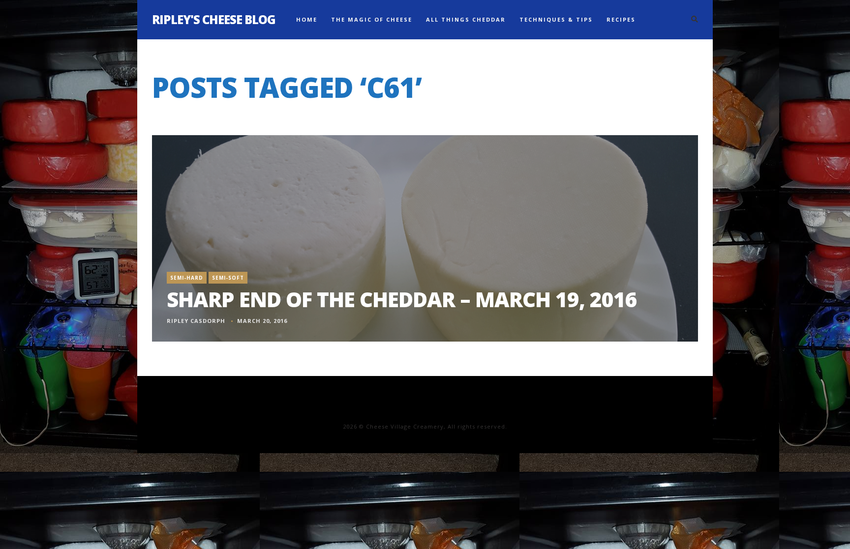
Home (306, 19)
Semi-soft (228, 277)
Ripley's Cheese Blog (213, 19)
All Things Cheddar (466, 19)
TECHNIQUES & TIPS (556, 19)
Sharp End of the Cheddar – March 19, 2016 (402, 299)
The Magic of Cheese (371, 19)
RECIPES (621, 19)
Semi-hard (186, 277)
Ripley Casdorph (196, 320)
